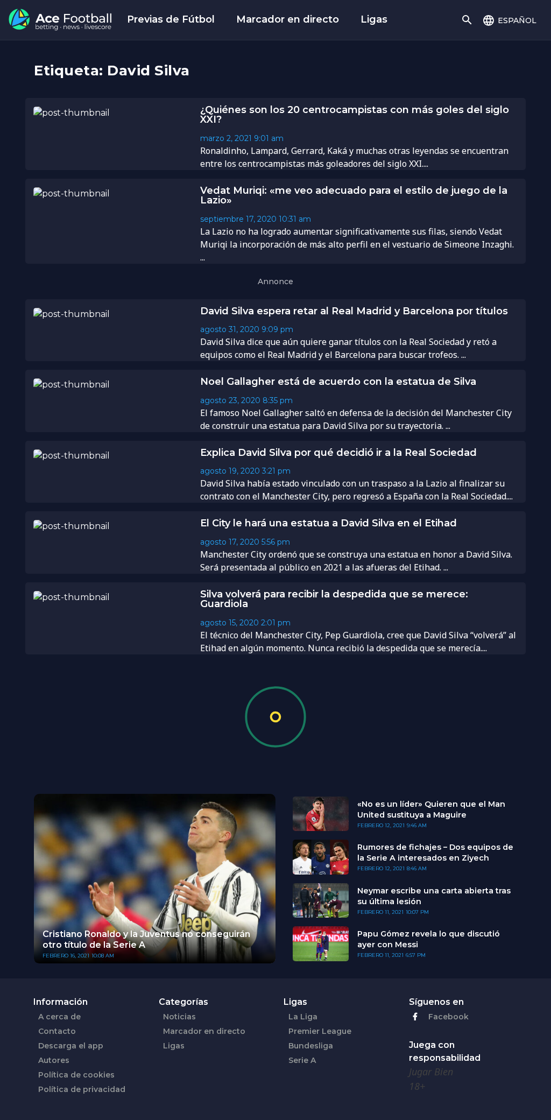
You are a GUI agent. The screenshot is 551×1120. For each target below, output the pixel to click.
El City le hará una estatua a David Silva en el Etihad (328, 523)
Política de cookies (76, 1075)
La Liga (302, 1017)
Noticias (179, 1017)
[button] (509, 20)
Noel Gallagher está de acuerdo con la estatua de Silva (338, 382)
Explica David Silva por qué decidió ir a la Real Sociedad (338, 453)
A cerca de (59, 1017)
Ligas (374, 19)
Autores (53, 1060)
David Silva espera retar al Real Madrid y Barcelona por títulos (354, 311)
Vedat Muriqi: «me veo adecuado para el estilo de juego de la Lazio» (353, 196)
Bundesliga (310, 1046)
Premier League (319, 1031)
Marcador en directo (287, 19)
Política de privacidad (81, 1089)
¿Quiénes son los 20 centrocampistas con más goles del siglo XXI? (354, 115)
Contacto (57, 1031)
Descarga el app (70, 1046)
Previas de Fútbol (171, 19)
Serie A (302, 1060)
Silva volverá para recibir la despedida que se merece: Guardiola (334, 599)
